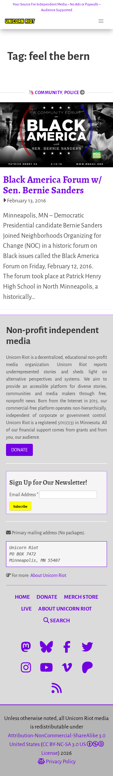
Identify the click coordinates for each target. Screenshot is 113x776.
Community (48, 92)
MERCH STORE (81, 597)
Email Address (24, 494)
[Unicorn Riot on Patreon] (87, 667)
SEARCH (59, 621)
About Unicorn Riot (48, 575)
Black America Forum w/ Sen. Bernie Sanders (52, 185)
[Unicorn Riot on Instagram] (26, 667)
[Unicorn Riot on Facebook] (67, 647)
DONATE (19, 449)
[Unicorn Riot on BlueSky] (46, 647)
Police (71, 92)
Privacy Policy (60, 762)
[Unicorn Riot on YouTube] (46, 667)
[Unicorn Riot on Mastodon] (26, 647)
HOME (22, 597)
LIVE (26, 609)
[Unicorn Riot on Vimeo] (67, 667)
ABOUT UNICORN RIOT (65, 609)
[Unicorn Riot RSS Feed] (56, 688)
